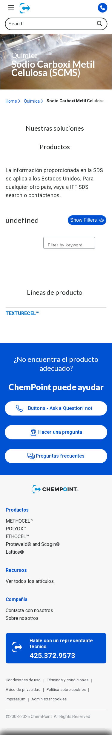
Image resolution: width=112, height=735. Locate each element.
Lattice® (15, 552)
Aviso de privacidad (23, 689)
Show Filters (83, 220)
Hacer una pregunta (60, 432)
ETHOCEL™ (17, 536)
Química (32, 101)
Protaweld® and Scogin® (33, 544)
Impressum (15, 699)
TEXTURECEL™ (22, 313)
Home (11, 101)
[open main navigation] (11, 8)
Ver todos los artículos (30, 581)
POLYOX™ (16, 529)
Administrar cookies (49, 699)
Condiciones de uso (23, 680)
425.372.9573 (52, 656)
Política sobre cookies (66, 689)
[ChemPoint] (56, 494)
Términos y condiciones (67, 680)
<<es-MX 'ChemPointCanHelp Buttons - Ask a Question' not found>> (60, 408)
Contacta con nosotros (29, 610)
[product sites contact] (102, 8)
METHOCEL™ (19, 521)
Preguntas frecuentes (60, 456)
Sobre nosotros (22, 618)
